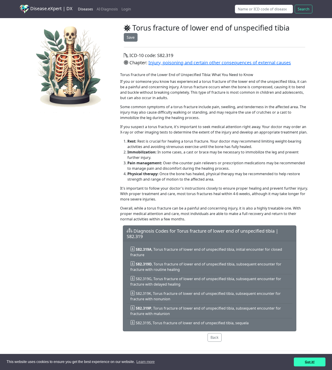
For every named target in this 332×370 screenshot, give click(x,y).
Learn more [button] (145, 362)
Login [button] (126, 9)
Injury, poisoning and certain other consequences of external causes (219, 63)
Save (131, 37)
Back (214, 337)
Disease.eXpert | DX (50, 8)
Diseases (85, 9)
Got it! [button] (310, 362)
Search (303, 9)
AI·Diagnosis (107, 9)
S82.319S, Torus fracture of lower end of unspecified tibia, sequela (192, 322)
